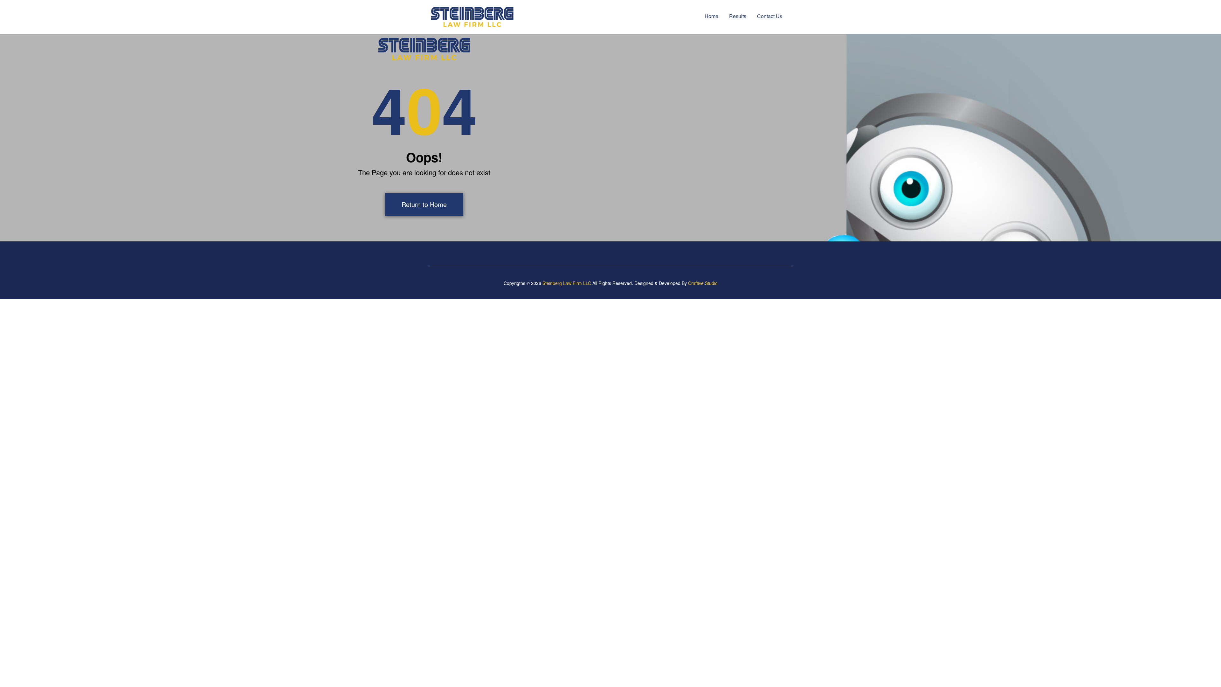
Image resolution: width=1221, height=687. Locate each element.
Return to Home (424, 204)
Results (737, 16)
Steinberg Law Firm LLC (566, 283)
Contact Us (769, 16)
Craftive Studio (703, 283)
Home (711, 16)
